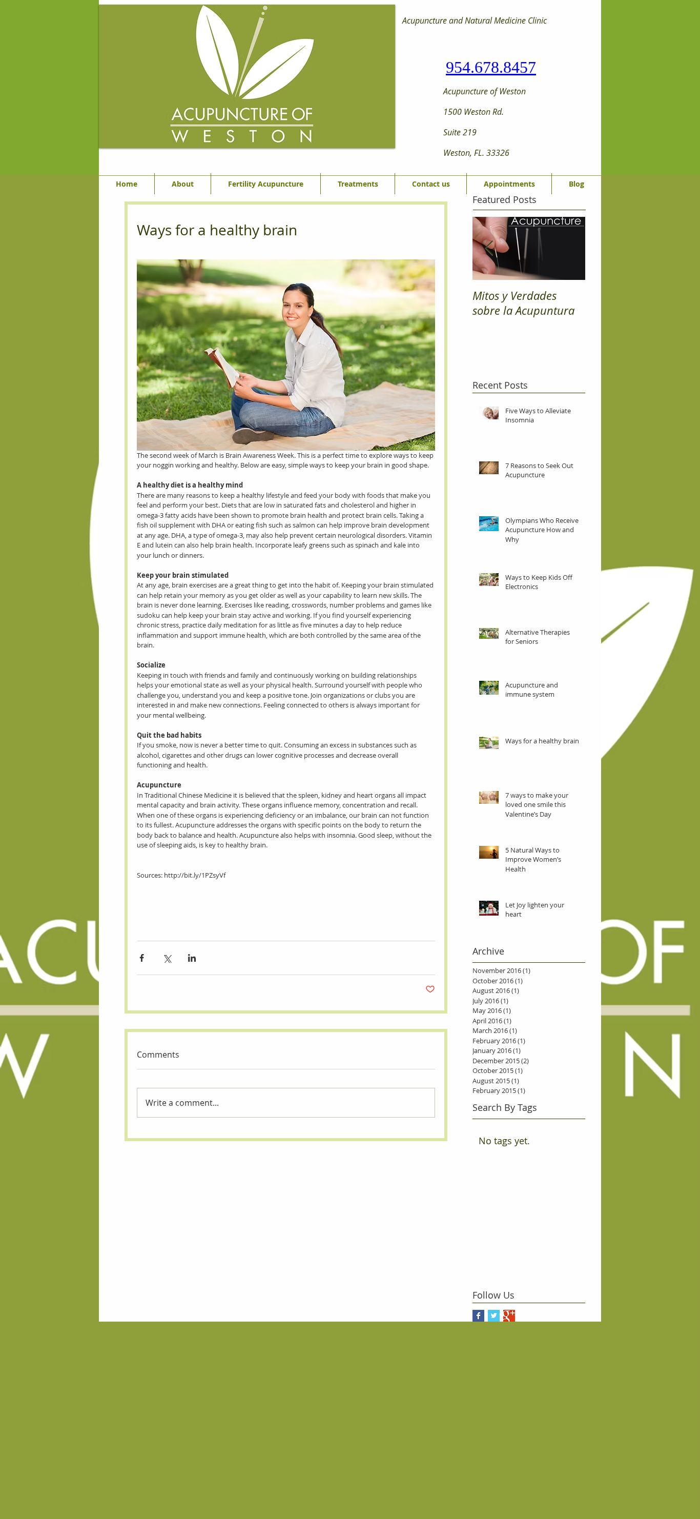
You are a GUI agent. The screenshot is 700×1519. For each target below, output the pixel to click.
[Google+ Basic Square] (509, 1316)
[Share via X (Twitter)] (167, 958)
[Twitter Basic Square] (494, 1316)
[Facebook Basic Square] (478, 1316)
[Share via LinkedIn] (192, 958)
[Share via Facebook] (142, 958)
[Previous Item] (488, 248)
